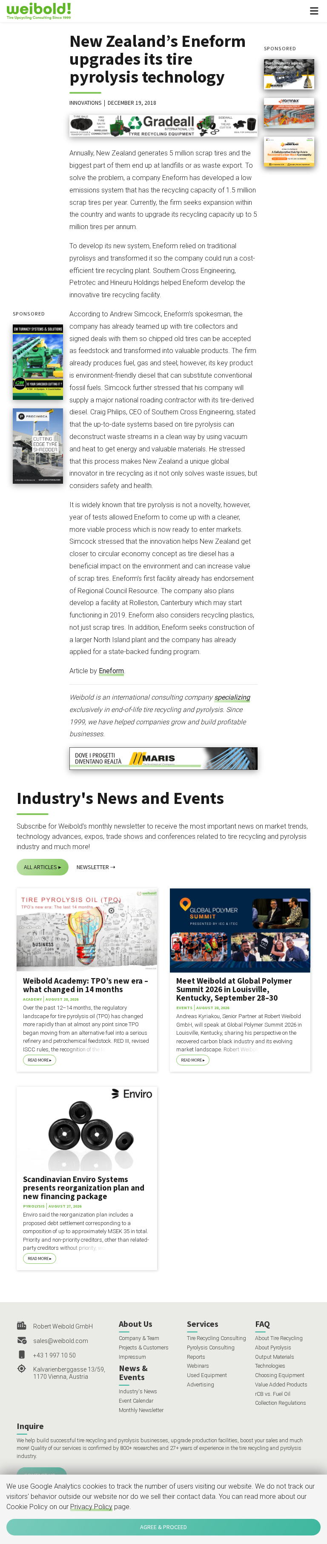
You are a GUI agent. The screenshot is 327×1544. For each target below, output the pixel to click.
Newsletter (93, 867)
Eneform (111, 671)
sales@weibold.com (60, 1340)
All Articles (40, 867)
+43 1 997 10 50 (54, 1355)
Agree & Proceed (163, 1527)
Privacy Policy (91, 1507)
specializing (232, 697)
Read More (38, 1060)
